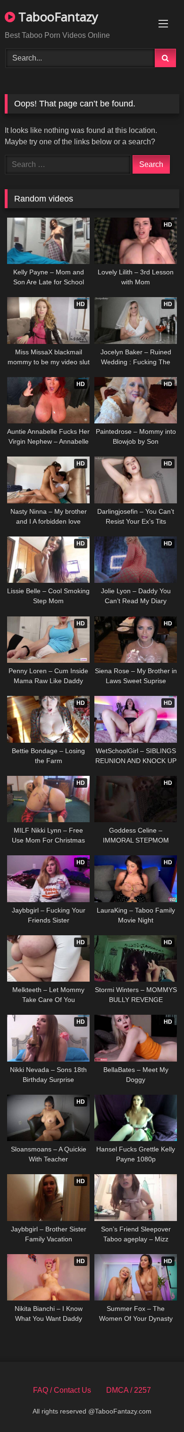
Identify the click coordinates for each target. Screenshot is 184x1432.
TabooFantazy (56, 16)
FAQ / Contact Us (62, 1390)
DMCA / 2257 (128, 1390)
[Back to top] (154, 1404)
